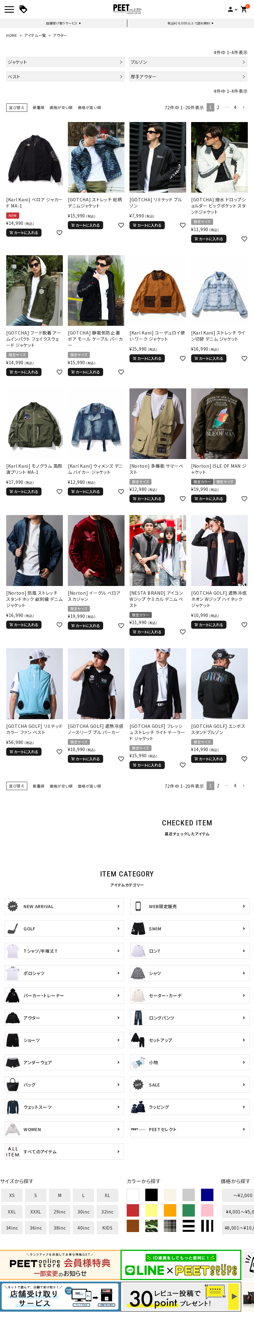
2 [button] (218, 107)
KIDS (107, 1228)
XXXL (35, 1212)
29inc (60, 1212)
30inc (83, 1212)
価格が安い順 (61, 107)
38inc (60, 1228)
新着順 (39, 107)
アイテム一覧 (35, 35)
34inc (12, 1228)
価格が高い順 (89, 107)
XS (12, 1195)
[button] (243, 107)
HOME (11, 35)
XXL (12, 1212)
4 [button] (235, 107)
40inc (83, 1228)
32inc (107, 1212)
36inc (36, 1228)
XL (107, 1195)
